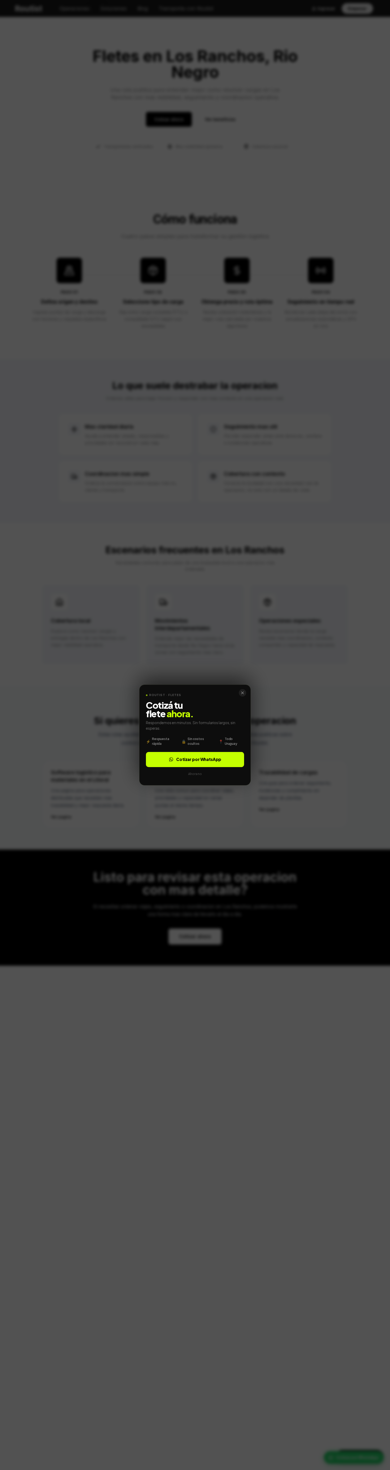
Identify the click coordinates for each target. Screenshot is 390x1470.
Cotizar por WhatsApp (198, 759)
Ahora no (195, 774)
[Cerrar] (242, 693)
